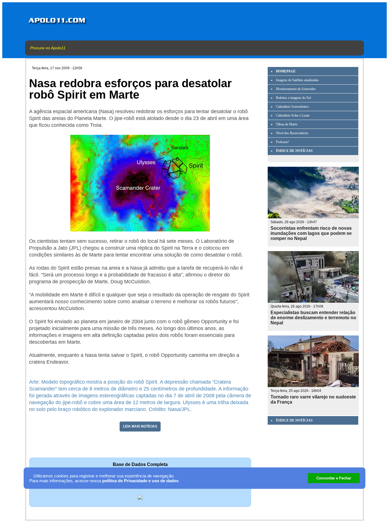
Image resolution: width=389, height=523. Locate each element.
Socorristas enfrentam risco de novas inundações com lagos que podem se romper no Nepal (311, 233)
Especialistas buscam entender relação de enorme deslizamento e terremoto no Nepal (313, 317)
